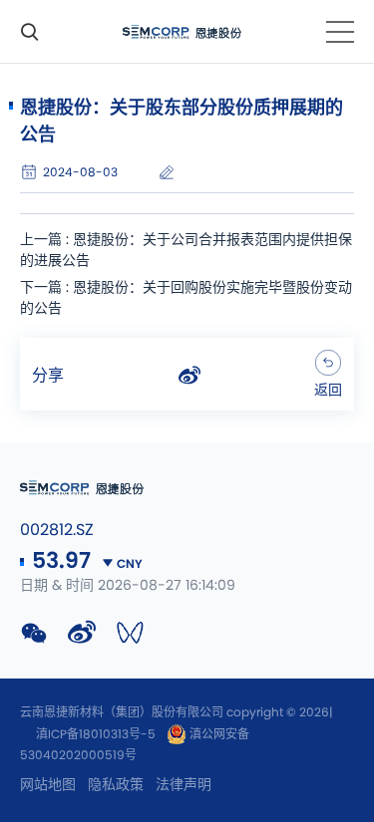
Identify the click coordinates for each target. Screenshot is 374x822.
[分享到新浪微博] (189, 376)
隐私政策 (116, 785)
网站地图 (48, 785)
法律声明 (183, 785)
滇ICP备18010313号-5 (96, 734)
